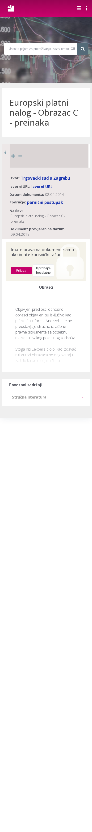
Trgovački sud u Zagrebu (45, 178)
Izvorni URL (42, 186)
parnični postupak (45, 202)
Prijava (21, 270)
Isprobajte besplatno (43, 270)
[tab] (46, 397)
